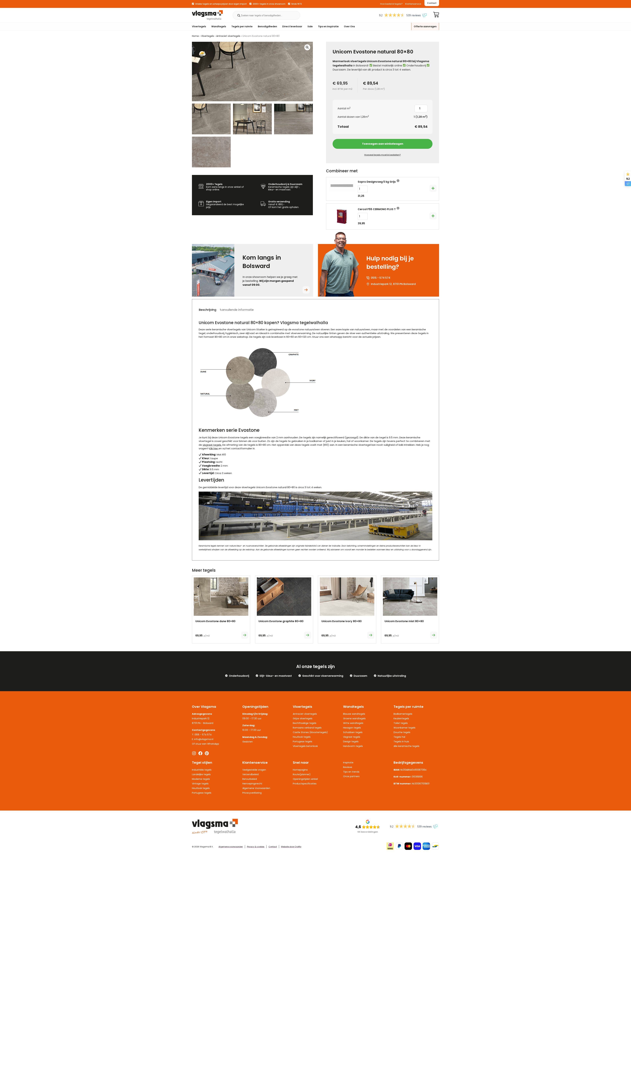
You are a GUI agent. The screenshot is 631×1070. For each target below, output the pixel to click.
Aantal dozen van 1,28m (353, 117)
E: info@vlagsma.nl (202, 739)
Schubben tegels (352, 732)
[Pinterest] (207, 753)
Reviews (347, 767)
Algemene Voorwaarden (256, 788)
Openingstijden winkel (305, 779)
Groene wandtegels (354, 718)
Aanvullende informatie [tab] (236, 310)
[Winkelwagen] (436, 15)
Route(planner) (302, 774)
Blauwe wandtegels (354, 714)
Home (195, 36)
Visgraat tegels (351, 737)
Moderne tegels (201, 779)
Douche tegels (402, 732)
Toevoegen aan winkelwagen (382, 144)
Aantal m (344, 108)
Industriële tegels (201, 769)
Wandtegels (218, 26)
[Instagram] (194, 753)
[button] (307, 47)
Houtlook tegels (302, 737)
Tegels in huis (401, 741)
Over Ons (349, 26)
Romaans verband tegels (307, 727)
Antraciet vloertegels (228, 36)
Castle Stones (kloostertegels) (310, 732)
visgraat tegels (212, 445)
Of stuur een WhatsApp (205, 743)
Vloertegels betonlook (305, 746)
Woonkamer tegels (404, 727)
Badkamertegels (403, 714)
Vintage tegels (200, 783)
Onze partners (351, 776)
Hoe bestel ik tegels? (391, 3)
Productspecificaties (304, 783)
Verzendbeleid (250, 774)
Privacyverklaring (252, 792)
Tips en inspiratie (328, 26)
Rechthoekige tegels (304, 723)
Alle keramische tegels (406, 746)
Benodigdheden (267, 26)
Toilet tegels (401, 723)
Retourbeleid (249, 779)
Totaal (343, 126)
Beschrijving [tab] (207, 310)
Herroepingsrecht (252, 783)
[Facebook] (200, 753)
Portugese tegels (302, 741)
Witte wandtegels (353, 723)
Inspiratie (348, 762)
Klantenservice (413, 3)
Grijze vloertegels (302, 718)
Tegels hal (399, 737)
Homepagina (300, 769)
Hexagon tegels (352, 727)
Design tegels (351, 741)
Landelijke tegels (201, 774)
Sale (310, 26)
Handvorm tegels (353, 746)
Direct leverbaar (292, 26)
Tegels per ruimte (242, 26)
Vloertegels (199, 26)
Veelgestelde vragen (254, 769)
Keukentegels (401, 718)
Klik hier (213, 448)
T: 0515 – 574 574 (202, 734)
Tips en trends (351, 771)
